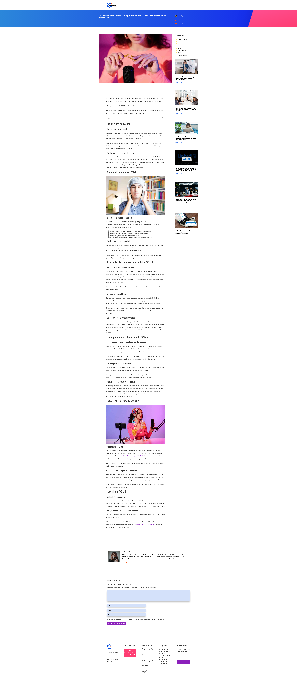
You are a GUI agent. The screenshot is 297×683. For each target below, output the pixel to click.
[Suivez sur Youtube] (134, 655)
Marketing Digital (125, 5)
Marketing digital (182, 39)
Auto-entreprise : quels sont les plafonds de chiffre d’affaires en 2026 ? (185, 109)
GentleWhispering (129, 456)
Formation (164, 5)
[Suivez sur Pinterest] (130, 655)
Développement (154, 5)
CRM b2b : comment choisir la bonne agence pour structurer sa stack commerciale (186, 232)
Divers (181, 23)
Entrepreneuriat (181, 50)
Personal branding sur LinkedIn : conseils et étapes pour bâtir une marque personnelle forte (185, 169)
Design (146, 5)
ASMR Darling (141, 456)
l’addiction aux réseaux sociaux (144, 524)
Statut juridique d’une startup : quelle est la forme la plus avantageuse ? (185, 78)
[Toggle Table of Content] (162, 117)
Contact (163, 657)
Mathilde (188, 16)
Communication (137, 5)
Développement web (183, 46)
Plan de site (164, 649)
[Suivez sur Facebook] (134, 651)
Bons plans (186, 5)
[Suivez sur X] (126, 655)
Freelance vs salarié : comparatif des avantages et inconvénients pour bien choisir (185, 138)
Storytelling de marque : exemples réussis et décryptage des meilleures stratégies (186, 201)
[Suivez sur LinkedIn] (126, 651)
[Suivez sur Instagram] (130, 651)
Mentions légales (166, 651)
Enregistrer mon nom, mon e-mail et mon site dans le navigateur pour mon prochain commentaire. (137, 619)
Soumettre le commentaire (116, 623)
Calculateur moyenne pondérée (164, 661)
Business (171, 5)
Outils (178, 5)
